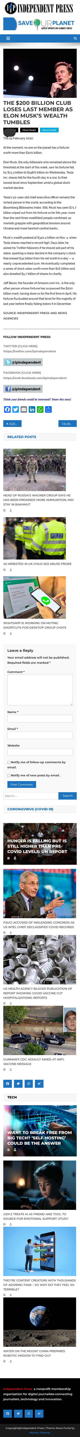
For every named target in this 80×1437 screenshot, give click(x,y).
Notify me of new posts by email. (35, 775)
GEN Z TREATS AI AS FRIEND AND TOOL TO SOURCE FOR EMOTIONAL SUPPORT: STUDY (35, 1216)
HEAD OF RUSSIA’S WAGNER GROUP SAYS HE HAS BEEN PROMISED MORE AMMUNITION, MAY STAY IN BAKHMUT (38, 500)
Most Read (29, 130)
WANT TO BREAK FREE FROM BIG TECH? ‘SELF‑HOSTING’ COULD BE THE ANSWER (39, 1138)
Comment (16, 672)
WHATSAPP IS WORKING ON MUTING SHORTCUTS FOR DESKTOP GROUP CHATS (34, 625)
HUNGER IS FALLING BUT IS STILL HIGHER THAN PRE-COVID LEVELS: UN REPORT (37, 846)
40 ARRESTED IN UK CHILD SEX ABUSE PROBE (37, 564)
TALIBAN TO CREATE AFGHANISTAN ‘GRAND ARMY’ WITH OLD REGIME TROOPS (69, 424)
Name (12, 712)
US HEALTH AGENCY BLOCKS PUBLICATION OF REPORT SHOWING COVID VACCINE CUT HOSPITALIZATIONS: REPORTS (37, 993)
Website (13, 745)
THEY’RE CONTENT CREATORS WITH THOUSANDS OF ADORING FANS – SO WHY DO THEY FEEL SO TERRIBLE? (39, 1285)
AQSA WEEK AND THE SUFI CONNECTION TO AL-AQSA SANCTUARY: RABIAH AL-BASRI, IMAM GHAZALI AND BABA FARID (15, 424)
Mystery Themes (40, 1432)
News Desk (49, 130)
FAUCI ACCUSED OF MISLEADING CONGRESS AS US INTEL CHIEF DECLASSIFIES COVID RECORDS (38, 925)
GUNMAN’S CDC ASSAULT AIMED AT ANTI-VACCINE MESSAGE (34, 1062)
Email (12, 729)
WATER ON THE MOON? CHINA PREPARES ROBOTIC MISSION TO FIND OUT (34, 1353)
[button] (9, 132)
